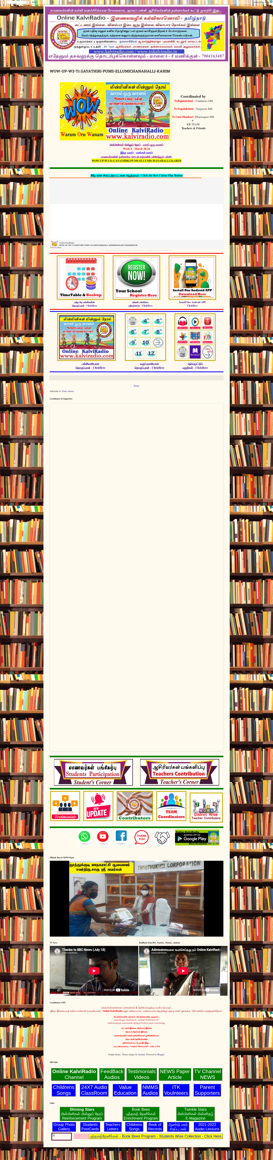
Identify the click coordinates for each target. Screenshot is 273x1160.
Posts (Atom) (68, 391)
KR (102, 250)
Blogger (160, 1054)
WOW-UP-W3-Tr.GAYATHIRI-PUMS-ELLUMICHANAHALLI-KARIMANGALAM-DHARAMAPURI (138, 250)
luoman (141, 1054)
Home (136, 385)
